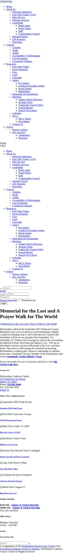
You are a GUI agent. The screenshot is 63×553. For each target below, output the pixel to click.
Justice (15, 80)
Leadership (17, 23)
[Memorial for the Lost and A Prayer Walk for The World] (28, 324)
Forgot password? (8, 300)
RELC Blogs (24, 118)
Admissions (24, 135)
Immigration (24, 91)
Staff (20, 31)
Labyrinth (17, 77)
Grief (14, 75)
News (15, 116)
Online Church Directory (30, 99)
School (9, 127)
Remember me (29, 300)
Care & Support (20, 58)
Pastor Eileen (24, 28)
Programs (23, 138)
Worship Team (25, 102)
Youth (15, 50)
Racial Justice (24, 88)
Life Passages (18, 39)
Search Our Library (27, 110)
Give (14, 72)
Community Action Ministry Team (24, 356)
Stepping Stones (20, 36)
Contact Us (17, 124)
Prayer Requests (20, 69)
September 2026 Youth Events (11, 408)
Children (16, 47)
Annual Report (25, 107)
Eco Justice (23, 83)
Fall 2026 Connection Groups (11, 420)
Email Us (4, 390)
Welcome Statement (21, 12)
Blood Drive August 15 (8, 493)
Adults (15, 53)
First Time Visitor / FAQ (24, 14)
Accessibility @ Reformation (26, 55)
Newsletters (24, 121)
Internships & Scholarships (25, 94)
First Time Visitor (20, 66)
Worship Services (20, 20)
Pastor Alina (24, 25)
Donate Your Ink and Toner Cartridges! (14, 457)
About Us (11, 9)
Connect (10, 45)
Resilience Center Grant (9, 444)
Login (3, 291)
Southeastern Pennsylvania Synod (38, 546)
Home (9, 6)
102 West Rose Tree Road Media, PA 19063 (12, 380)
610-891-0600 (14, 384)
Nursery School (19, 129)
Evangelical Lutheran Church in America (20, 549)
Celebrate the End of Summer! (11, 481)
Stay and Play (19, 132)
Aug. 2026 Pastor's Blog (9, 469)
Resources (11, 64)
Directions (17, 42)
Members (16, 97)
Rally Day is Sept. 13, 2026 (10, 432)
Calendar (16, 113)
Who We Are (18, 17)
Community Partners (22, 61)
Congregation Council (29, 34)
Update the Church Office (30, 105)
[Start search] (1, 288)
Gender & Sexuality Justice (31, 86)
